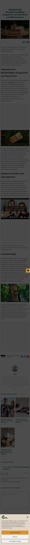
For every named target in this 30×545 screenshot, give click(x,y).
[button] (27, 517)
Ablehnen (15, 537)
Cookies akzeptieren (15, 532)
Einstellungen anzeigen (15, 541)
